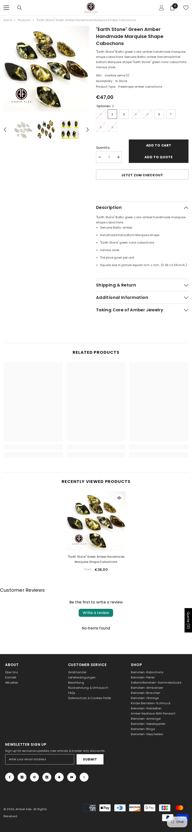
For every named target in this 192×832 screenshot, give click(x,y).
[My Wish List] (185, 7)
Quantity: (103, 148)
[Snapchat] (59, 777)
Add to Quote (158, 157)
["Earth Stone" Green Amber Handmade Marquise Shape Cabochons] (96, 521)
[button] (4, 129)
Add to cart (158, 145)
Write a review (96, 612)
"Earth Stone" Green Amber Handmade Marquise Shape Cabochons (96, 559)
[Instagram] (22, 777)
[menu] (6, 8)
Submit (90, 759)
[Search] (19, 8)
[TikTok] (46, 777)
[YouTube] (71, 777)
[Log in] (161, 7)
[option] (46, 68)
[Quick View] (119, 498)
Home (8, 20)
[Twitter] (84, 777)
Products (24, 20)
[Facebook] (9, 777)
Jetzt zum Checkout (142, 175)
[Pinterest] (34, 777)
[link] (33, 447)
